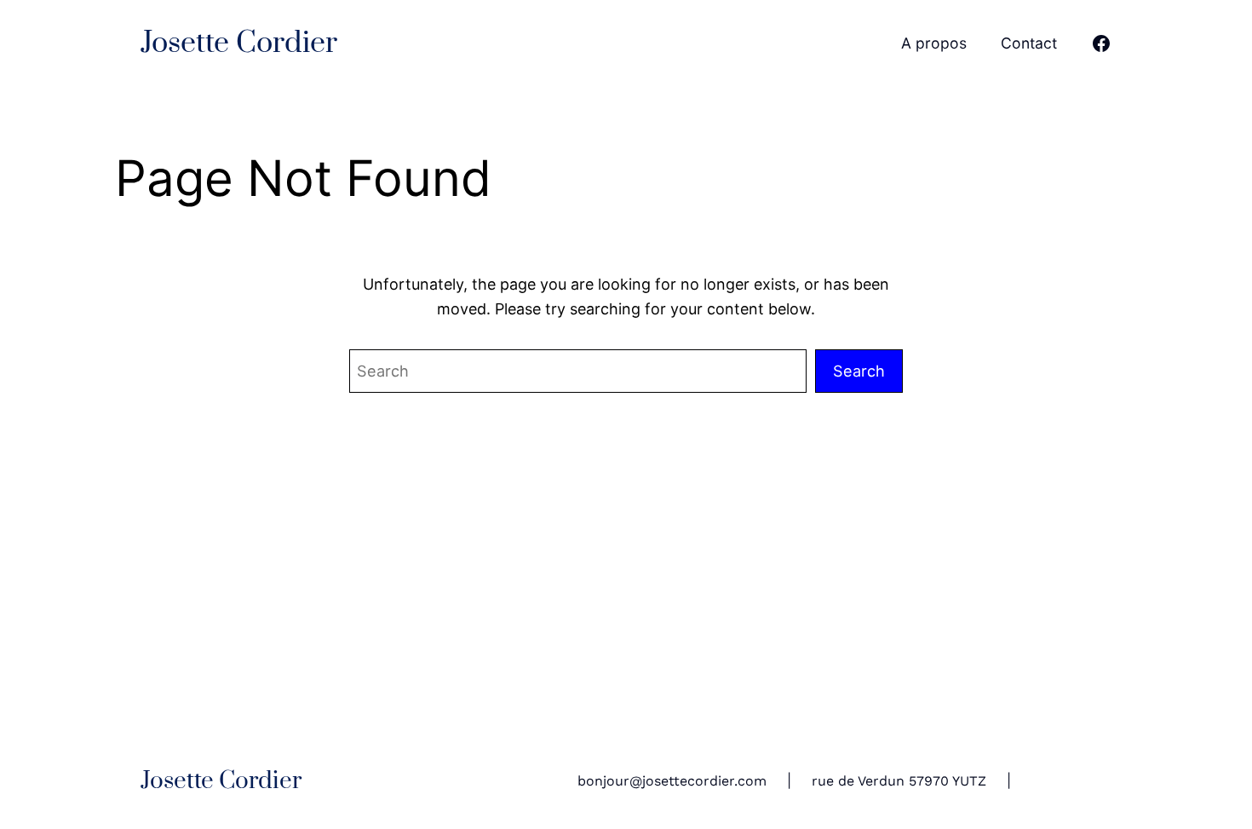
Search (859, 370)
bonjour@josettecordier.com (672, 781)
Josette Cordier (239, 43)
